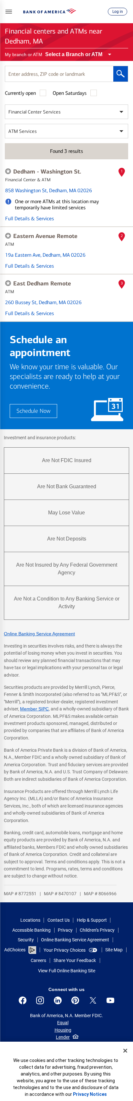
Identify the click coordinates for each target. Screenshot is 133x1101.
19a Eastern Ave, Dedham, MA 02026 (45, 255)
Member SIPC (34, 708)
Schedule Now (33, 411)
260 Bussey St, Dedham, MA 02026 (43, 302)
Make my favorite (8, 171)
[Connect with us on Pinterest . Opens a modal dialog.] (75, 1000)
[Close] (125, 1051)
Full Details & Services (29, 218)
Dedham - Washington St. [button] (47, 171)
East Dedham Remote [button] (42, 283)
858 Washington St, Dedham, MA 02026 (48, 190)
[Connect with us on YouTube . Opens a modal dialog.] (110, 1000)
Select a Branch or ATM (73, 54)
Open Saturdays (70, 93)
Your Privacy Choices (65, 950)
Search (120, 74)
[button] (8, 11)
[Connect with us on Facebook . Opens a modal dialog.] (22, 1000)
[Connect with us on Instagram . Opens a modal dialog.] (40, 1000)
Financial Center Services (34, 112)
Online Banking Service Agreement (39, 633)
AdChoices (15, 949)
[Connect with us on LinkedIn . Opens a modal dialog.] (58, 1000)
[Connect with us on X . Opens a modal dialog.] (93, 1000)
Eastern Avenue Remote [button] (45, 236)
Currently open (20, 93)
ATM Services (22, 131)
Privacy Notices (90, 1094)
